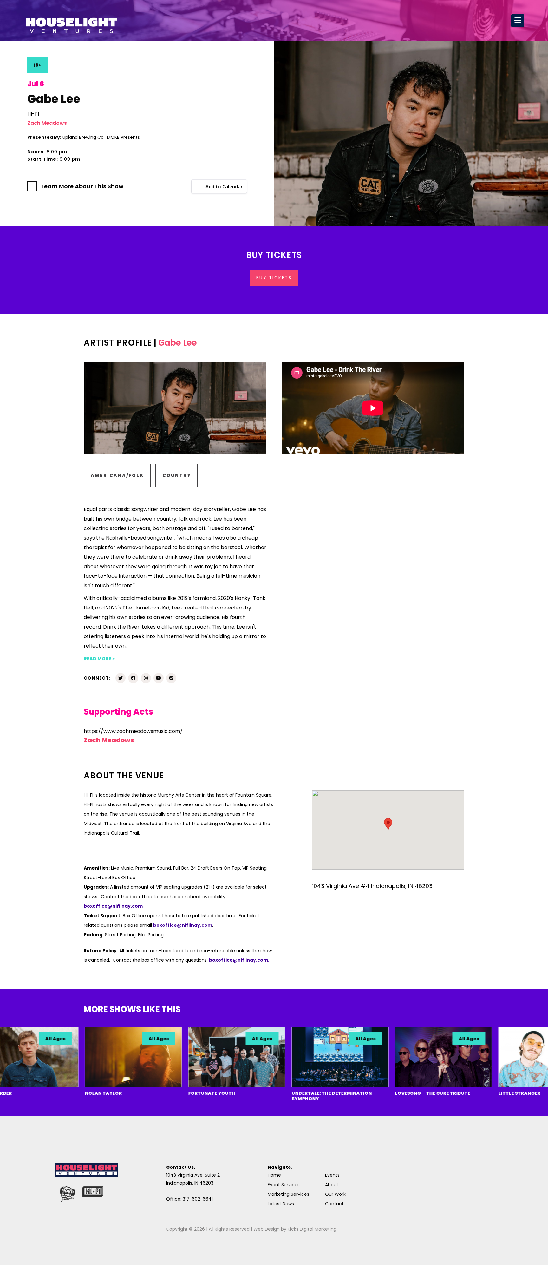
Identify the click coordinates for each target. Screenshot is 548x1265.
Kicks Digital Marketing (312, 1229)
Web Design (266, 1229)
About (331, 1184)
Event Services (284, 1184)
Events (332, 1175)
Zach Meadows (47, 123)
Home (274, 1175)
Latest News (281, 1204)
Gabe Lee (177, 342)
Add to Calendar (224, 186)
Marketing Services (288, 1194)
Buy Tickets (274, 277)
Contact (334, 1204)
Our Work (335, 1194)
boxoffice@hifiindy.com (182, 925)
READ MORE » (99, 659)
